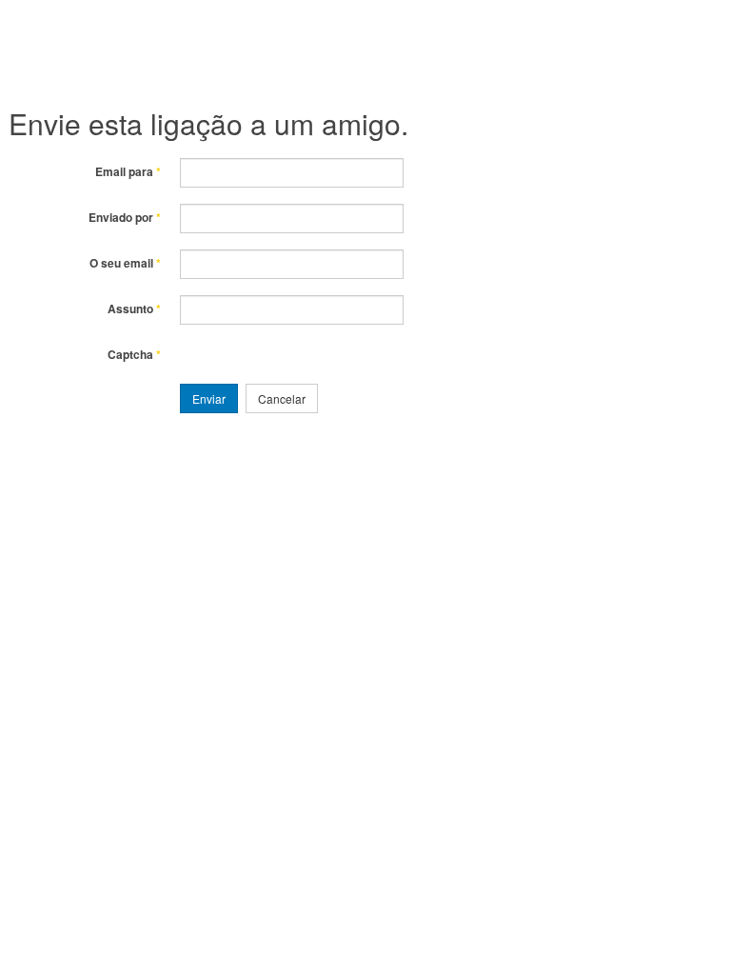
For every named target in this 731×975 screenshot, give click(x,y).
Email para (128, 172)
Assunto (134, 309)
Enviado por (125, 217)
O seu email (125, 263)
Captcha (134, 355)
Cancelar (282, 398)
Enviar (209, 398)
